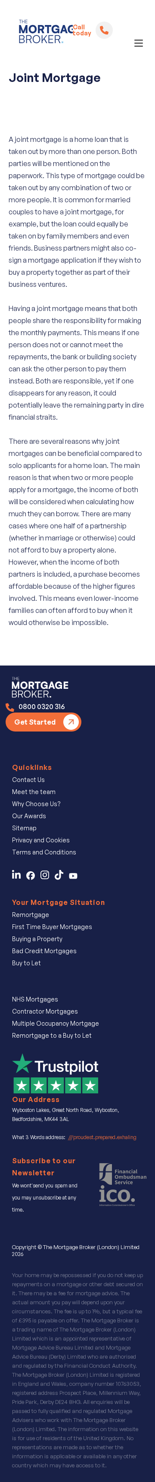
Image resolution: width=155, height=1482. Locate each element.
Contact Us (28, 779)
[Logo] (42, 33)
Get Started (35, 722)
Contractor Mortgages (45, 1011)
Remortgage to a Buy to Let (52, 1035)
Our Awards (29, 815)
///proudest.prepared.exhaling (102, 1137)
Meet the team (34, 791)
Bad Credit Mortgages (44, 951)
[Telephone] (104, 30)
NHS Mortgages (35, 999)
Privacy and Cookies (41, 840)
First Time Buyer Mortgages (52, 926)
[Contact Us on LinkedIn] (18, 877)
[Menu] (138, 43)
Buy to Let (26, 963)
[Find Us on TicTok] (62, 877)
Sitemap (24, 828)
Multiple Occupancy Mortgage (55, 1023)
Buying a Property (37, 938)
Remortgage (30, 914)
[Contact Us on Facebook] (33, 877)
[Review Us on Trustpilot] (55, 1072)
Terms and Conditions (44, 852)
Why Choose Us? (36, 803)
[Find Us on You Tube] (75, 877)
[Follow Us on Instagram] (47, 877)
